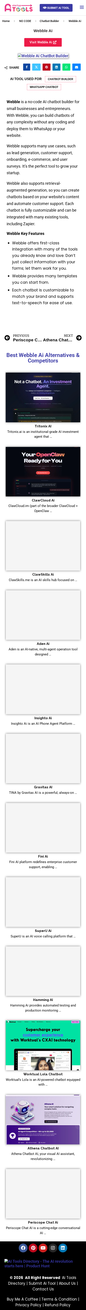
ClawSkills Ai (43, 574)
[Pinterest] (33, 1248)
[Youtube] (43, 1248)
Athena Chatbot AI (43, 1148)
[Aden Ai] (43, 615)
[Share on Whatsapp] (66, 67)
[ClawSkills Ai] (43, 546)
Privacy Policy (28, 1305)
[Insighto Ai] (43, 689)
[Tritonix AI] (43, 397)
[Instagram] (53, 1248)
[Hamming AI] (43, 971)
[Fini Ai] (43, 828)
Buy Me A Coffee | (24, 1299)
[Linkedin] (62, 1248)
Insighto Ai (43, 718)
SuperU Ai (43, 931)
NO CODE (25, 21)
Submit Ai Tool (42, 1283)
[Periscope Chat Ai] (43, 1194)
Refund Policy (58, 1305)
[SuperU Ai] (43, 902)
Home (6, 21)
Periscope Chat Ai (43, 1222)
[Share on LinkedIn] (56, 67)
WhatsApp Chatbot (44, 87)
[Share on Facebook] (26, 67)
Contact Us (43, 1289)
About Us (67, 1283)
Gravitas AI (43, 787)
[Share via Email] (76, 67)
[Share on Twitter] (36, 67)
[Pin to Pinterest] (46, 67)
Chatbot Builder (49, 21)
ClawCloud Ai (43, 500)
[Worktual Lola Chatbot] (43, 1045)
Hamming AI (43, 1000)
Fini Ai (43, 856)
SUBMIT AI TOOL (58, 7)
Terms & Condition (59, 1299)
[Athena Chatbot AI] (43, 1119)
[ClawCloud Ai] (43, 471)
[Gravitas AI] (43, 758)
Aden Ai (43, 644)
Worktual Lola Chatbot (43, 1074)
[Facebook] (23, 1248)
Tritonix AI (43, 426)
